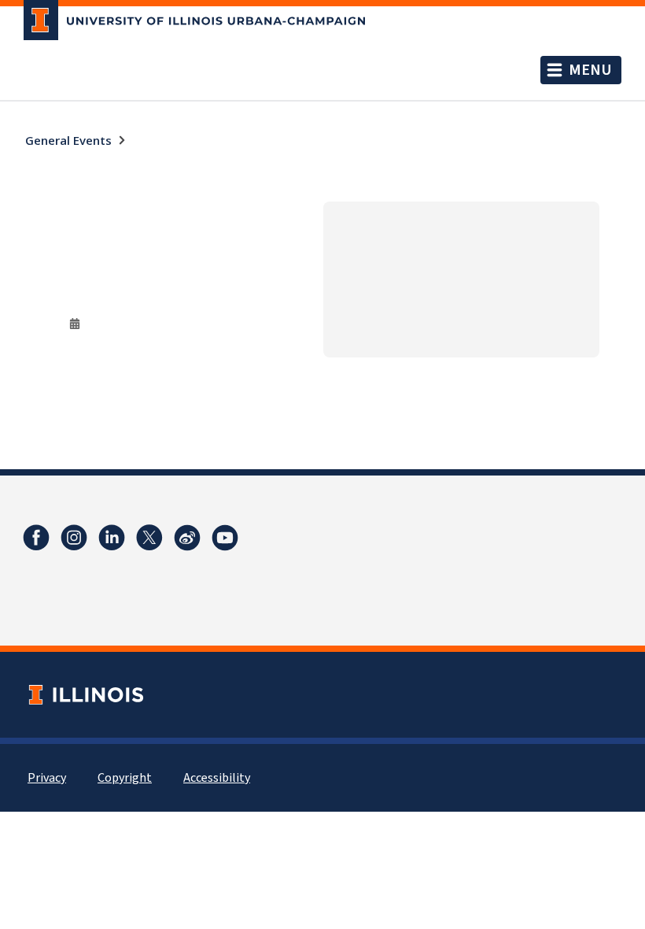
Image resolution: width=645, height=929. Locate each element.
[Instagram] (74, 537)
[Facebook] (36, 537)
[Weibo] (187, 537)
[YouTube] (225, 537)
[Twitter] (149, 537)
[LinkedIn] (111, 537)
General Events (68, 140)
